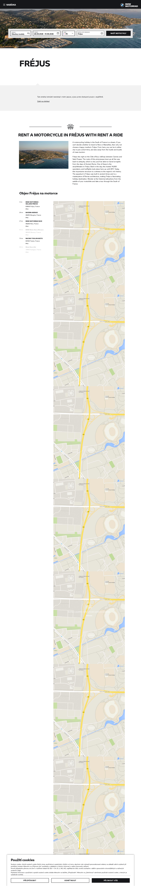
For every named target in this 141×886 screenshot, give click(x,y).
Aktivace (89, 615)
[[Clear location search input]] (102, 33)
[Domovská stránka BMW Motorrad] (129, 5)
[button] (9, 4)
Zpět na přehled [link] (43, 101)
